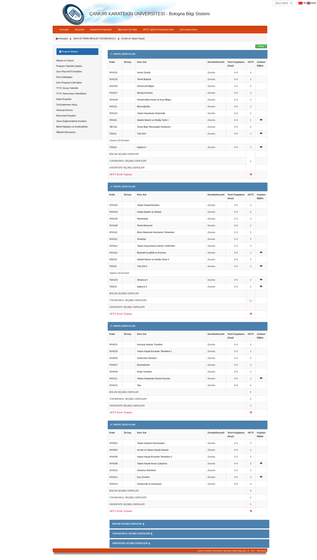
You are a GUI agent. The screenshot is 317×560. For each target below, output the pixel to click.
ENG (313, 3)
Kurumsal (79, 29)
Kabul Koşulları (64, 99)
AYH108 (113, 225)
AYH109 (113, 99)
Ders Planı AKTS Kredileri (69, 71)
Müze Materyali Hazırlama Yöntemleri (155, 232)
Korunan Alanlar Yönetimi (150, 344)
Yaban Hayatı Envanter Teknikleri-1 (154, 351)
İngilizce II (142, 286)
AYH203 (113, 351)
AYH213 (113, 385)
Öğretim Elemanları (66, 132)
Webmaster (261, 551)
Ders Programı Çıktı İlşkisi (69, 82)
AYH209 (113, 371)
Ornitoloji (141, 239)
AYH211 (113, 378)
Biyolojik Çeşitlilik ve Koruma (151, 252)
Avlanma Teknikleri (146, 470)
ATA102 (113, 259)
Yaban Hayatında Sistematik (151, 113)
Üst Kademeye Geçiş (66, 104)
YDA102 (113, 280)
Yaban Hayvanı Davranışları (151, 443)
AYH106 (113, 218)
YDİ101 (113, 147)
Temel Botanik (144, 79)
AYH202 (113, 443)
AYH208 (113, 463)
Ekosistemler (143, 365)
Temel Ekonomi (144, 225)
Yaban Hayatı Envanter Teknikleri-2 (154, 456)
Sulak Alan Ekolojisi (147, 358)
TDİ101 (113, 133)
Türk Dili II (142, 266)
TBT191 (113, 127)
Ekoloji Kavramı (145, 93)
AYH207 (113, 365)
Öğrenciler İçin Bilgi (127, 29)
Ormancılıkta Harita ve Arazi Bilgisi (154, 99)
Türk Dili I (141, 133)
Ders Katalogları (64, 77)
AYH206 (113, 456)
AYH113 (113, 113)
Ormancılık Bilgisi (145, 86)
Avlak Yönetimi (144, 371)
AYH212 (113, 477)
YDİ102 (113, 286)
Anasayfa (64, 29)
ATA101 (113, 120)
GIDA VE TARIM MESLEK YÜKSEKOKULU (94, 38)
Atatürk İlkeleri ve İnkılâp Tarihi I (152, 120)
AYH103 (113, 79)
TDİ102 (113, 266)
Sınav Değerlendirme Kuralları (71, 121)
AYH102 (113, 205)
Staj (139, 385)
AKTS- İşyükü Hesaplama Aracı (158, 29)
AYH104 (113, 212)
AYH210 (113, 470)
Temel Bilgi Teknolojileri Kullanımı (154, 127)
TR (304, 3)
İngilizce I (141, 147)
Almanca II (142, 280)
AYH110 (113, 232)
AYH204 (113, 450)
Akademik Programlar (101, 29)
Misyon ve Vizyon (65, 60)
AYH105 (113, 86)
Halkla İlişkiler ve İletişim (149, 212)
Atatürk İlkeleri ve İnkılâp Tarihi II (153, 259)
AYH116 (113, 252)
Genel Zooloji (143, 72)
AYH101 (113, 72)
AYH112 (113, 239)
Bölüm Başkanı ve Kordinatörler (72, 126)
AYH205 (113, 358)
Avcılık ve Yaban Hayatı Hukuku (153, 450)
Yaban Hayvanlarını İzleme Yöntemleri (156, 246)
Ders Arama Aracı (188, 29)
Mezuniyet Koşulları (66, 115)
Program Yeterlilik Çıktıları (69, 66)
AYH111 (113, 106)
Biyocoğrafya (143, 106)
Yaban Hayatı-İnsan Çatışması (152, 463)
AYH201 (113, 344)
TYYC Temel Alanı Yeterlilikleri (71, 93)
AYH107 (113, 93)
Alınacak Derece (64, 110)
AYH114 (113, 246)
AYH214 (113, 484)
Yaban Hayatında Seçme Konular (153, 378)
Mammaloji (142, 218)
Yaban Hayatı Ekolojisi (148, 205)
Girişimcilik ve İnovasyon (149, 484)
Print (261, 46)
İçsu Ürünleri (143, 477)
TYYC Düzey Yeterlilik (67, 88)
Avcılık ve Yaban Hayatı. (133, 38)
